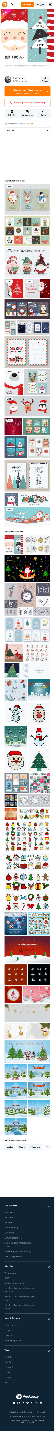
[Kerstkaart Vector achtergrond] (11, 604)
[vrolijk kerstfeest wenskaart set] (27, 329)
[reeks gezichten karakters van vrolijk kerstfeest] (27, 469)
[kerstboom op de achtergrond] (16, 1422)
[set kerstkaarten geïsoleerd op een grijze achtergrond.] (21, 363)
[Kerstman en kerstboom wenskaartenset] (14, 663)
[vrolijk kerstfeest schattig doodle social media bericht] (18, 507)
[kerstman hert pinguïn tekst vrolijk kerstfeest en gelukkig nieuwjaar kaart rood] (14, 288)
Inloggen (40, 4)
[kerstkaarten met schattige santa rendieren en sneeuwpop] (27, 199)
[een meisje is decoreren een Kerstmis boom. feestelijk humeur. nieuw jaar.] (39, 809)
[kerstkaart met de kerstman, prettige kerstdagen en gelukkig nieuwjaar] (17, 308)
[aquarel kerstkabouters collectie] (27, 262)
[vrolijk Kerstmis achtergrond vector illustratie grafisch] (16, 872)
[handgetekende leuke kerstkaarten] (16, 552)
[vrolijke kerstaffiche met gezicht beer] (14, 418)
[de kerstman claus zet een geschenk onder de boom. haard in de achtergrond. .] (14, 792)
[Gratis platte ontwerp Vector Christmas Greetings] (16, 942)
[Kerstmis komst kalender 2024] (32, 1052)
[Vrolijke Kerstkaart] (27, 580)
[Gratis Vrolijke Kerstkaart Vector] (27, 388)
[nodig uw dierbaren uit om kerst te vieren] (16, 529)
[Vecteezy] (4, 4)
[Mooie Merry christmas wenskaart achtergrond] (13, 489)
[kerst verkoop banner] (27, 635)
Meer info (11, 130)
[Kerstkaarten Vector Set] (10, 347)
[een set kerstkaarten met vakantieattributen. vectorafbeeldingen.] (27, 231)
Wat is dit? (30, 123)
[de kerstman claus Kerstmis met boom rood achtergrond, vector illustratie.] (27, 1260)
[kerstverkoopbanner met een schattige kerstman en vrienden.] (20, 618)
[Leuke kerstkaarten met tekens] (17, 445)
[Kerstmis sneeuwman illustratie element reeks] (18, 811)
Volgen (45, 81)
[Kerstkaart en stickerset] (27, 738)
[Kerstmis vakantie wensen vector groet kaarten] (16, 1234)
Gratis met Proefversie (27, 91)
